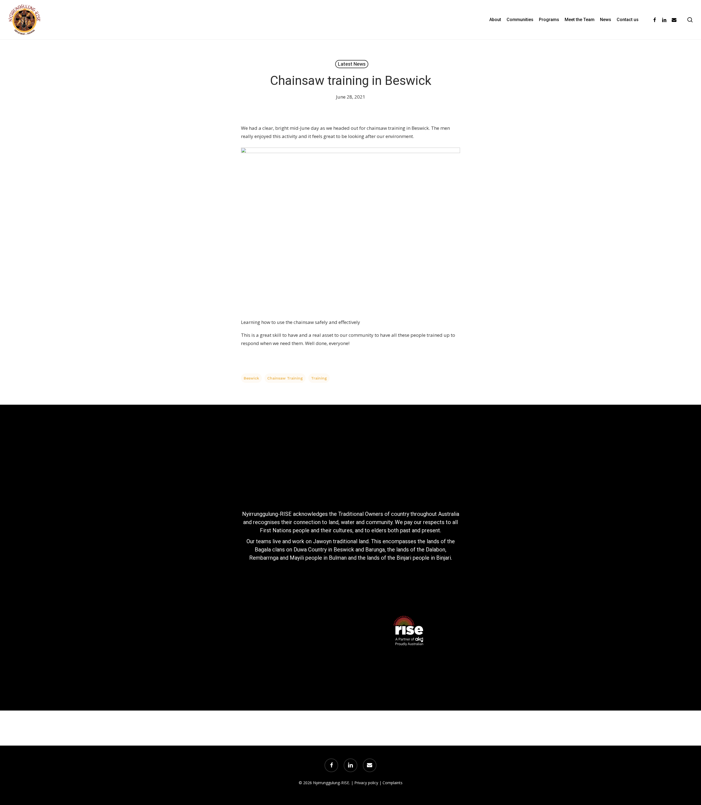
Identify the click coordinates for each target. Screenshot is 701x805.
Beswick (251, 378)
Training (319, 378)
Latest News (352, 64)
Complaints (393, 782)
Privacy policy (366, 782)
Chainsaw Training (285, 378)
